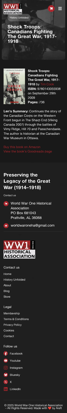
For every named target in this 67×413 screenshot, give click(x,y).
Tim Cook (47, 84)
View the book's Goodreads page (28, 151)
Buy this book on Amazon (22, 147)
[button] (60, 8)
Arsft (59, 408)
